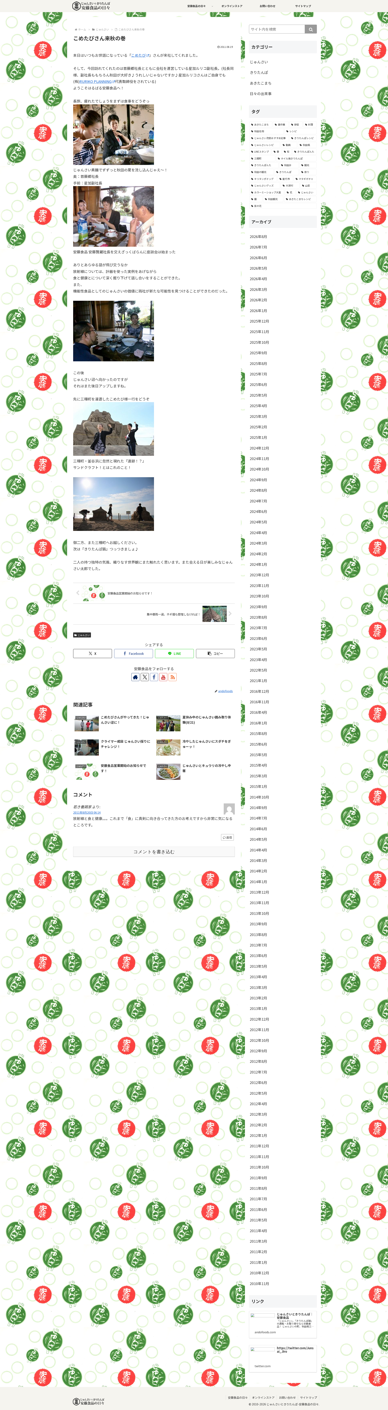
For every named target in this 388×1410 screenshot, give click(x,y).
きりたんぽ (259, 72)
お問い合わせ (287, 1397)
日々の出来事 (261, 93)
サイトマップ (308, 1397)
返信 (229, 837)
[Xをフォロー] (145, 677)
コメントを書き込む (154, 851)
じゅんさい (84, 635)
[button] (215, 653)
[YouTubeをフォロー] (163, 677)
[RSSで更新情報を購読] (173, 677)
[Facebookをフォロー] (154, 677)
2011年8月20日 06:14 (87, 812)
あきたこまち (261, 83)
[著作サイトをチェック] (135, 677)
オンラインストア (263, 1397)
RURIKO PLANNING (95, 81)
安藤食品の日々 (238, 1397)
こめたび (138, 55)
